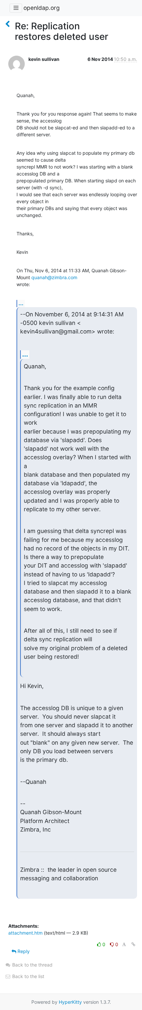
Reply (23, 951)
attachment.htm (25, 933)
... (20, 303)
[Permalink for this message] (133, 944)
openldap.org (41, 7)
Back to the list (27, 976)
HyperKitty (70, 1002)
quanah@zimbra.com (54, 277)
